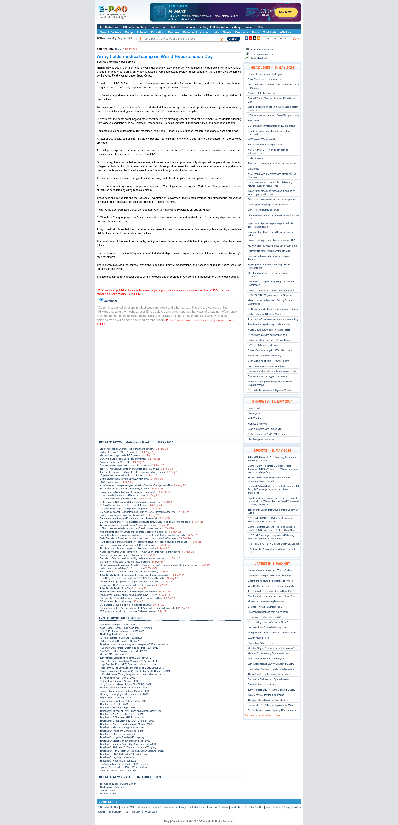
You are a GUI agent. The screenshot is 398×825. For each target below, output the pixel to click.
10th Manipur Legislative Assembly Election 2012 (125, 657)
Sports (101, 811)
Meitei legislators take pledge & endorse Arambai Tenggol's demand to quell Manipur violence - (155, 564)
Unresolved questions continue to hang (268, 611)
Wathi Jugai (151, 811)
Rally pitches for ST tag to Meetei (265, 314)
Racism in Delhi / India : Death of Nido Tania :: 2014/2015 (129, 647)
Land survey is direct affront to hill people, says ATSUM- (135, 594)
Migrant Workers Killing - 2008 (115, 697)
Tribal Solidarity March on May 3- (123, 588)
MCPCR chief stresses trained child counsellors (272, 245)
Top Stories (137, 811)
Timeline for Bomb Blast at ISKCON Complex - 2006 (127, 720)
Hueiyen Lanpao (108, 790)
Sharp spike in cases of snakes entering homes (272, 163)
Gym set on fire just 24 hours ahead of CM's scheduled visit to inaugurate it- (145, 608)
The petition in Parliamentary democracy (269, 674)
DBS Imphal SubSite (107, 807)
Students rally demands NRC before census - (129, 495)
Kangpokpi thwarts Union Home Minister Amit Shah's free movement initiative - (147, 551)
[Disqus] (169, 381)
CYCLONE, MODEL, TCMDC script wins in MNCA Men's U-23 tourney (270, 519)
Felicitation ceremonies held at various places (271, 199)
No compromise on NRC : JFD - (122, 462)
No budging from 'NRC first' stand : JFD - (127, 452)
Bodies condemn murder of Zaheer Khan (269, 340)
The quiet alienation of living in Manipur (268, 700)
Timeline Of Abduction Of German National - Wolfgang (128, 747)
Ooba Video (220, 27)
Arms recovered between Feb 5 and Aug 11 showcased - (135, 518)
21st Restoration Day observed (263, 209)
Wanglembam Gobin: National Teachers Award (272, 632)
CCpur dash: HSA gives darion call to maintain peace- (134, 584)
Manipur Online (108, 793)
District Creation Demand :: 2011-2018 (119, 641)
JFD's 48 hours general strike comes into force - (131, 505)
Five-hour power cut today (261, 439)
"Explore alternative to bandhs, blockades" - (128, 475)
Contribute (269, 32)
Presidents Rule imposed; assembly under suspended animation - (140, 558)
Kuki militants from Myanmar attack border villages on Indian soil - (140, 531)
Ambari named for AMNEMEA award (267, 434)
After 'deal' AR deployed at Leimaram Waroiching (273, 319)
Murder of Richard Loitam (113, 654)
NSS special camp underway (263, 345)
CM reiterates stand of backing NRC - (125, 498)
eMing (236, 27)
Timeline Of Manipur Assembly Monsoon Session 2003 (128, 744)
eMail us (285, 32)
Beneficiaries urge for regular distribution (269, 324)
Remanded (253, 120)
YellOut (175, 27)
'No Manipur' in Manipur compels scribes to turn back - (134, 548)
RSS (126, 811)
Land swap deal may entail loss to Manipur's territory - (134, 448)
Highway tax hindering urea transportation (269, 250)
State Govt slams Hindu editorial (264, 79)
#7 (264, 617)
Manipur (130, 32)
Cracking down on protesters (262, 684)
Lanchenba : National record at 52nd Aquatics (271, 668)
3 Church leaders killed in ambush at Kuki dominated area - (137, 528)
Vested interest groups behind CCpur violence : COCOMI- (136, 581)
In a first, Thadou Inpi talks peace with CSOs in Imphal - (135, 545)
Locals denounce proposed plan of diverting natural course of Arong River (270, 184)
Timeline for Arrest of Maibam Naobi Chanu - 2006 (126, 724)
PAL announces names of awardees (266, 365)
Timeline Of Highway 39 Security (117, 757)
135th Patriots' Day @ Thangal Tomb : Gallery (271, 689)
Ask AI (233, 38)
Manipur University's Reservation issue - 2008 (123, 687)
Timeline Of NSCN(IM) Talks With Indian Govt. (124, 753)
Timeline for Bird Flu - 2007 (114, 704)
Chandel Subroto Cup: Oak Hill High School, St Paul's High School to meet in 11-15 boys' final (272, 528)
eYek (260, 27)
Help (167, 821)
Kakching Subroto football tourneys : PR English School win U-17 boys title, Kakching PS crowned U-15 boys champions (273, 501)
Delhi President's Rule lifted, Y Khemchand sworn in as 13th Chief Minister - (145, 538)
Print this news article (261, 53)
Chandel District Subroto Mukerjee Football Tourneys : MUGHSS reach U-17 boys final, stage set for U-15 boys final (273, 469)
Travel (143, 32)
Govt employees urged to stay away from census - (132, 465)
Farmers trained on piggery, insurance (267, 376)
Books (248, 27)
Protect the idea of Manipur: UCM (265, 144)
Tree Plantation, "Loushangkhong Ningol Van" (271, 591)
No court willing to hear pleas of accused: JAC (271, 240)
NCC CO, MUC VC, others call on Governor (270, 295)
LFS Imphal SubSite (252, 807)
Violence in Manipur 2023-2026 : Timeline (269, 575)
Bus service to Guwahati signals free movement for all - (135, 491)
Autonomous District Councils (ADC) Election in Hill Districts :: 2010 (135, 670)
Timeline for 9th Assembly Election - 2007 (121, 714)
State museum (255, 158)
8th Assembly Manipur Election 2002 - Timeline (124, 763)
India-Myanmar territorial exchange (266, 694)
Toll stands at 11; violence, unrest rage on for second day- (136, 571)
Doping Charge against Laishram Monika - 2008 (124, 690)
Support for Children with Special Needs (268, 679)
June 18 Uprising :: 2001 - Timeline (118, 770)
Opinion (296, 807)
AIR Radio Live (109, 27)
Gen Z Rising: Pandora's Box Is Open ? (268, 622)
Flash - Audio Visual (217, 807)
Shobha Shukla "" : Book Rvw (271, 596)
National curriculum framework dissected (269, 329)
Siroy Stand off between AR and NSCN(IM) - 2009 (125, 684)
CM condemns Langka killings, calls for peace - (130, 508)
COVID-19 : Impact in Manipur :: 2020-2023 (122, 631)
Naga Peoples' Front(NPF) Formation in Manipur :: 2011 (128, 664)
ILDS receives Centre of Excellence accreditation (273, 308)
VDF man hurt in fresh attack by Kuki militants (271, 125)
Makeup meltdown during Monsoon (266, 601)
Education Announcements (163, 807)
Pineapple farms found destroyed (265, 74)
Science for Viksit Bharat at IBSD (265, 606)
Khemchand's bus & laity (260, 642)
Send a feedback (259, 58)
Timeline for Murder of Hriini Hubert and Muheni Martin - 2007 (131, 710)
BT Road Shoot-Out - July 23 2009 (117, 677)
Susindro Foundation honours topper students (271, 290)
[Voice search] (221, 39)
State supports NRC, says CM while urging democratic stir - (137, 501)
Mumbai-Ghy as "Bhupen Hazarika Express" (271, 648)
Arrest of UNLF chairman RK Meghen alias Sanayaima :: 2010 (132, 667)
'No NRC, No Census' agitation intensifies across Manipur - (136, 468)
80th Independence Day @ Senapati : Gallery (271, 663)
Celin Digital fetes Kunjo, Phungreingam (268, 360)
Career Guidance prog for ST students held (270, 350)
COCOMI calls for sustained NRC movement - (130, 458)
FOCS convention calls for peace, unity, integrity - (132, 488)
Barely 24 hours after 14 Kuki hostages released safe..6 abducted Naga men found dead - (151, 521)
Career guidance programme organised (268, 204)
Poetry (286, 807)
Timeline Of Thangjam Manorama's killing (121, 730)
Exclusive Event (196, 807)
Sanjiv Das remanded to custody (264, 355)
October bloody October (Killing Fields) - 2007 (123, 700)
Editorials (142, 807)
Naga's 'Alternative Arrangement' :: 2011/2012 (123, 651)
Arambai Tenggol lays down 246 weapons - (128, 555)
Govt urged (253, 168)
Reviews (115, 32)
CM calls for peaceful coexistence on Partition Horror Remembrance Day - (144, 511)
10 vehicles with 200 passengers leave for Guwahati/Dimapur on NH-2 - (143, 485)
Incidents (235, 807)
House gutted (254, 413)
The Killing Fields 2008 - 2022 (115, 634)
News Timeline (273, 807)
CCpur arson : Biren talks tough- (122, 601)
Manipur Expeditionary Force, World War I (269, 653)
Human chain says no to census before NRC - (129, 515)
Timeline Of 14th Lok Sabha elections (119, 734)
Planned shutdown (257, 423)
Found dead (254, 408)
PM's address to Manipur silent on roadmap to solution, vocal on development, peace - (150, 541)
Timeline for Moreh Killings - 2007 (117, 707)
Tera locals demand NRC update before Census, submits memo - (140, 472)
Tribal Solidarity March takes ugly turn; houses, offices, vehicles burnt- (142, 574)
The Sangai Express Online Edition (118, 783)
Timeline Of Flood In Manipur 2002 (118, 760)
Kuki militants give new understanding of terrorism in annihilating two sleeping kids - (149, 535)
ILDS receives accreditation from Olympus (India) (273, 115)
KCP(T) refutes (255, 418)
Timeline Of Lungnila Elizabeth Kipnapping (122, 737)
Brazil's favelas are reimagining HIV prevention (272, 710)
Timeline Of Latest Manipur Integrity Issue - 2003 (125, 740)
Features (173, 32)
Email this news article (262, 49)
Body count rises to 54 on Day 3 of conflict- (128, 568)
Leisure (203, 32)
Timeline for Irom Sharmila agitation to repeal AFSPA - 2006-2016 (134, 644)
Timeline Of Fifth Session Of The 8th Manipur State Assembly (132, 750)
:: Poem (259, 637)
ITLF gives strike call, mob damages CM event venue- (134, 611)
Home (118, 48)
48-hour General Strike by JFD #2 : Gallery (270, 570)
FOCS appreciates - (116, 481)
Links (215, 32)
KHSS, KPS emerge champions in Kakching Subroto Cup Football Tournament (271, 536)
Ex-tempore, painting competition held (267, 334)
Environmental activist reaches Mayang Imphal (272, 371)
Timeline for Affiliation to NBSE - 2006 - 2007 (123, 717)
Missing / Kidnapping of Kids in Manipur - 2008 (124, 694)
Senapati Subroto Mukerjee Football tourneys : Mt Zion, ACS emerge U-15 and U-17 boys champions (273, 489)
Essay (182, 807)
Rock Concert (114, 811)
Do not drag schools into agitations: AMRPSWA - (131, 478)
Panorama (241, 32)
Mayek (227, 32)
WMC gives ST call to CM (261, 139)
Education (157, 32)
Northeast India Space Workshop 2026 (267, 627)
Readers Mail (128, 807)
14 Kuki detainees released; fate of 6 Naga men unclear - (135, 525)
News (103, 32)
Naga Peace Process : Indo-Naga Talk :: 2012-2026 (126, 627)
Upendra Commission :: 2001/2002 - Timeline (123, 767)
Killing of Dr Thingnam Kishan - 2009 (119, 680)
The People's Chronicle (112, 786)
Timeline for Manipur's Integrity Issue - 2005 (122, 727)
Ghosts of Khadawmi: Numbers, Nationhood (270, 580)
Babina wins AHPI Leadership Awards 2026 (270, 705)
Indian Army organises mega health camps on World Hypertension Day (271, 192)
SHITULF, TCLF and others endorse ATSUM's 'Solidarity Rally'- (139, 578)
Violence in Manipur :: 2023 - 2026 (117, 624)
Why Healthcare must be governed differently (271, 585)
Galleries (188, 32)
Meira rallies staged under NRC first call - (127, 455)
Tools (255, 32)
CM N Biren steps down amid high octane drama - (132, 561)
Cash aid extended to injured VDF (265, 428)
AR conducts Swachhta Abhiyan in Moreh (269, 390)
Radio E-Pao (158, 27)
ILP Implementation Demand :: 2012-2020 (121, 637)
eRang (204, 27)
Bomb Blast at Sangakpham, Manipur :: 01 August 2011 (128, 661)
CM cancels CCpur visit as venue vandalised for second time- (138, 598)
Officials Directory (134, 27)
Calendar (190, 27)
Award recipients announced (262, 93)
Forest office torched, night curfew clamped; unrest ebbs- (135, 591)
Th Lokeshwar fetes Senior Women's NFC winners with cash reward (269, 479)
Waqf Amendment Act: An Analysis (266, 658)
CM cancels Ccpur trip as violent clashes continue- (132, 604)
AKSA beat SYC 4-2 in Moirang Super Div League (273, 543)
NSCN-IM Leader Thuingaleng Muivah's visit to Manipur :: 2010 (132, 674)
